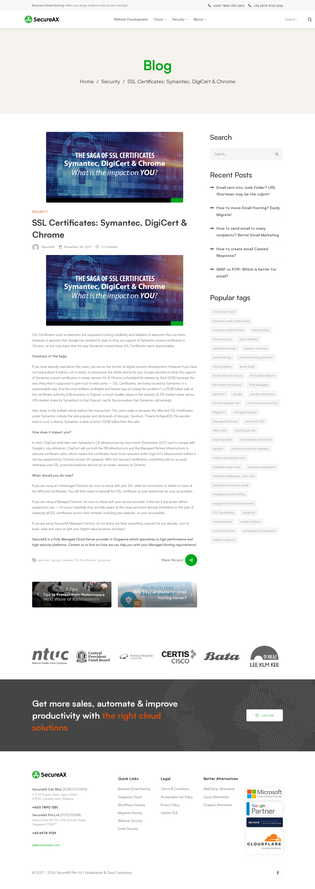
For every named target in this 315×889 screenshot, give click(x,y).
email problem (222, 366)
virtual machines (224, 531)
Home (87, 81)
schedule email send (226, 467)
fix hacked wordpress (227, 384)
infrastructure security (262, 403)
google (56, 560)
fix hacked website (262, 375)
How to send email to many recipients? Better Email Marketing (247, 231)
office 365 (219, 430)
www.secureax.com (46, 845)
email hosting (222, 357)
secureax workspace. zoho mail (233, 476)
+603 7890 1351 (45, 807)
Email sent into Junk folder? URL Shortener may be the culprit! (246, 190)
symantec (104, 560)
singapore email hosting (229, 494)
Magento (219, 412)
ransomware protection (256, 439)
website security (224, 539)
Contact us (76, 545)
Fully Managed (258, 384)
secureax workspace (261, 467)
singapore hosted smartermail (233, 503)
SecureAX (47, 247)
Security (110, 81)
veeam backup (222, 521)
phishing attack (245, 430)
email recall (247, 366)
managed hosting (244, 412)
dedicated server (224, 348)
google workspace (262, 394)
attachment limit (224, 311)
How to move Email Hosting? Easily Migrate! (248, 211)
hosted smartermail (226, 403)
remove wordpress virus (229, 457)
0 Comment (109, 247)
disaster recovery (255, 348)
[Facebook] (278, 873)
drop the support (184, 372)
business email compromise (231, 321)
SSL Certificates (44, 335)
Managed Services (225, 421)
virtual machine (250, 521)
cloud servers (249, 339)
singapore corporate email (230, 485)
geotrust (44, 560)
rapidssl (68, 560)
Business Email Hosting (48, 5)
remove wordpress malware (249, 448)
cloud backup (260, 330)
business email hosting (228, 330)
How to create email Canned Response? (242, 252)
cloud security (222, 339)
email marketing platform (256, 357)
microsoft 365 (255, 421)
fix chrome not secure (227, 375)
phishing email (222, 439)
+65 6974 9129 (44, 833)
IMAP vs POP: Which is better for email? (246, 272)
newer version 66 (93, 378)
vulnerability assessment (259, 531)
